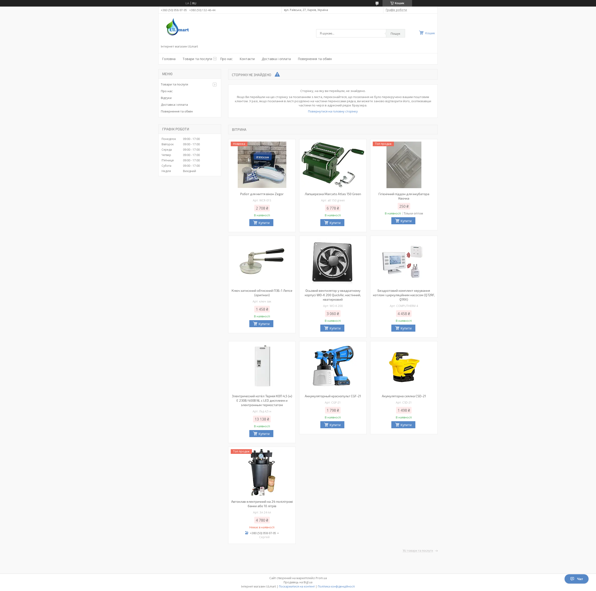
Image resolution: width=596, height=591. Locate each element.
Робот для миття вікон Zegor (262, 194)
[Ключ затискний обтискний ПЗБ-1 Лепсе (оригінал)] (262, 261)
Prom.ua (321, 578)
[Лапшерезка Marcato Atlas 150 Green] (333, 165)
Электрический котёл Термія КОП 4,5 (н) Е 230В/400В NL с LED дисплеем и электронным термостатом (262, 400)
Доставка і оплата (276, 59)
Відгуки (166, 98)
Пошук (395, 33)
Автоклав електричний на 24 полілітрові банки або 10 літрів (262, 503)
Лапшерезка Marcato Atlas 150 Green (333, 194)
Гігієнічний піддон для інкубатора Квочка (404, 196)
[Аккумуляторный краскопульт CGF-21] (333, 367)
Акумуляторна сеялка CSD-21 (404, 396)
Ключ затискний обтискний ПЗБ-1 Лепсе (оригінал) (262, 293)
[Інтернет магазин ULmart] (176, 29)
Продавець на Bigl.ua (298, 582)
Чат (580, 579)
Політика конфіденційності (336, 586)
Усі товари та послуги (418, 550)
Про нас (226, 59)
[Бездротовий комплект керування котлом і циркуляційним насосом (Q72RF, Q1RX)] (404, 261)
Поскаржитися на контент (297, 586)
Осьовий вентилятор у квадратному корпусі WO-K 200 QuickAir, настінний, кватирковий (333, 295)
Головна (169, 59)
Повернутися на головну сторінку (333, 111)
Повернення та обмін (315, 59)
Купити (264, 223)
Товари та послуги (197, 59)
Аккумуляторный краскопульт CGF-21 (333, 396)
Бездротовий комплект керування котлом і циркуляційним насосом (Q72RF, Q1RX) (404, 295)
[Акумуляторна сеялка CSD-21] (404, 367)
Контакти (247, 59)
